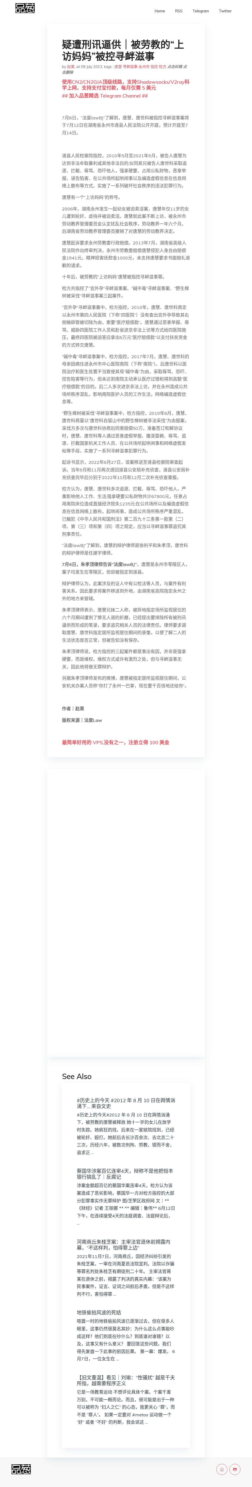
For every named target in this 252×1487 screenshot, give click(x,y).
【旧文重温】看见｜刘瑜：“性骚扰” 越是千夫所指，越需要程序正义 (126, 1380)
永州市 (144, 66)
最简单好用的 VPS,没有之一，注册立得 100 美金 (115, 742)
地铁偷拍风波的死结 (99, 1312)
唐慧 (118, 66)
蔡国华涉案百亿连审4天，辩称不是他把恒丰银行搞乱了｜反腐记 (125, 1174)
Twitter (225, 11)
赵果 (71, 66)
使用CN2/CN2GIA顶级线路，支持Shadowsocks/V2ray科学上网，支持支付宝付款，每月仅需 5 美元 (125, 85)
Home (160, 11)
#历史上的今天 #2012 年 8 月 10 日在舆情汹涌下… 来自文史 (126, 1103)
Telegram (200, 11)
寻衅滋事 (130, 66)
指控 (154, 66)
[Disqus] (126, 850)
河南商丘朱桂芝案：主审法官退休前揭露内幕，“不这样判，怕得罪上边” (123, 1245)
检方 (162, 66)
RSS (179, 11)
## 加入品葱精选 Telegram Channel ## (105, 96)
